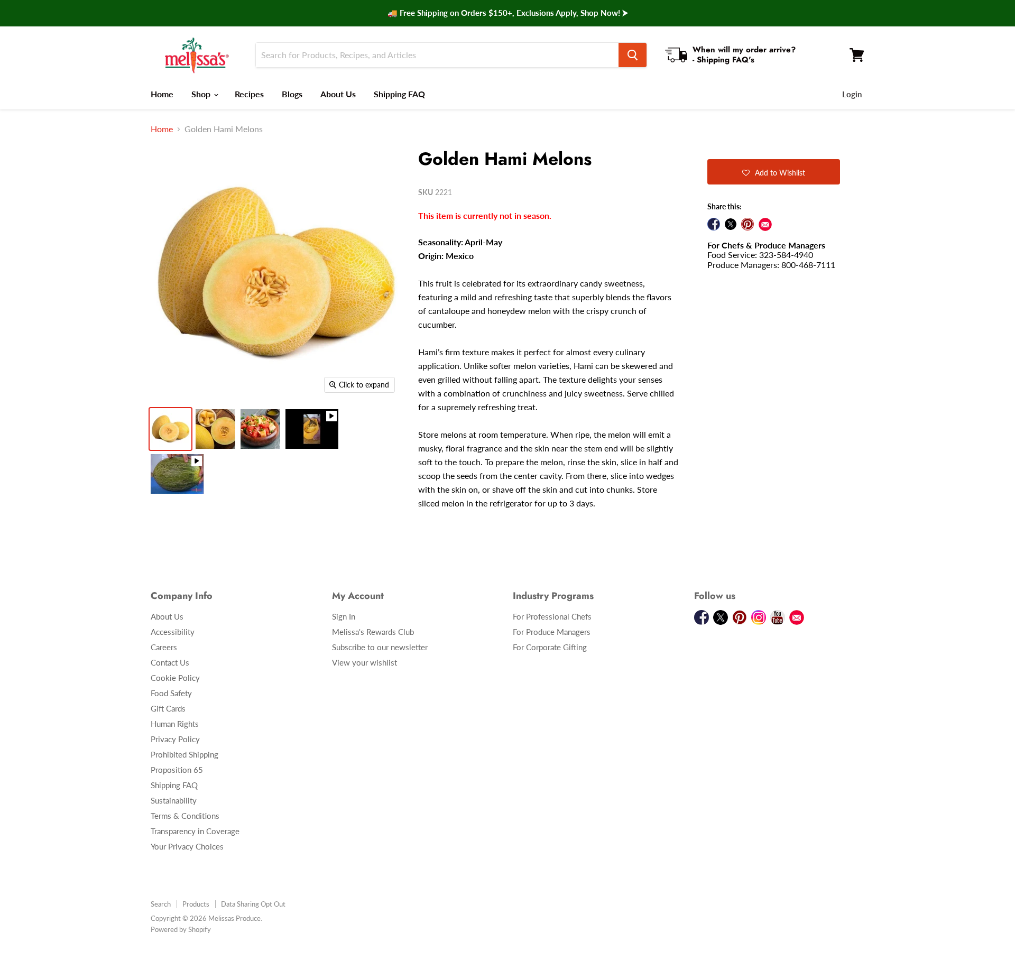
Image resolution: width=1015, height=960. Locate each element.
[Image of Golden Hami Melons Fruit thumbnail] (170, 429)
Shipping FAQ (399, 94)
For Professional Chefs (552, 616)
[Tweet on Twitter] (730, 224)
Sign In (343, 616)
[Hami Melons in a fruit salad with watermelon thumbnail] (260, 429)
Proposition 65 (177, 769)
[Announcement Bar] (507, 13)
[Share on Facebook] (713, 224)
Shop (202, 94)
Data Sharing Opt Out (253, 904)
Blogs (292, 94)
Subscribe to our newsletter (380, 647)
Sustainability (174, 800)
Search (161, 904)
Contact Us (170, 662)
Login (852, 94)
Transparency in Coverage (195, 831)
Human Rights (175, 723)
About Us (338, 94)
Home (162, 94)
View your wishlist (364, 662)
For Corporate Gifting (550, 647)
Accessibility (173, 631)
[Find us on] (765, 224)
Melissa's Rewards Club (373, 631)
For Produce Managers (551, 631)
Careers (164, 647)
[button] (773, 171)
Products (195, 904)
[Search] (633, 55)
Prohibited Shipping (184, 754)
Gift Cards (168, 708)
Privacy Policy (175, 739)
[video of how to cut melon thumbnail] (311, 429)
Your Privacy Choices (187, 846)
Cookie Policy (175, 677)
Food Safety (171, 693)
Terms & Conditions (185, 815)
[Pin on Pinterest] (747, 224)
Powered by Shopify (181, 929)
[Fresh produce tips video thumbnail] (177, 474)
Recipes (249, 94)
